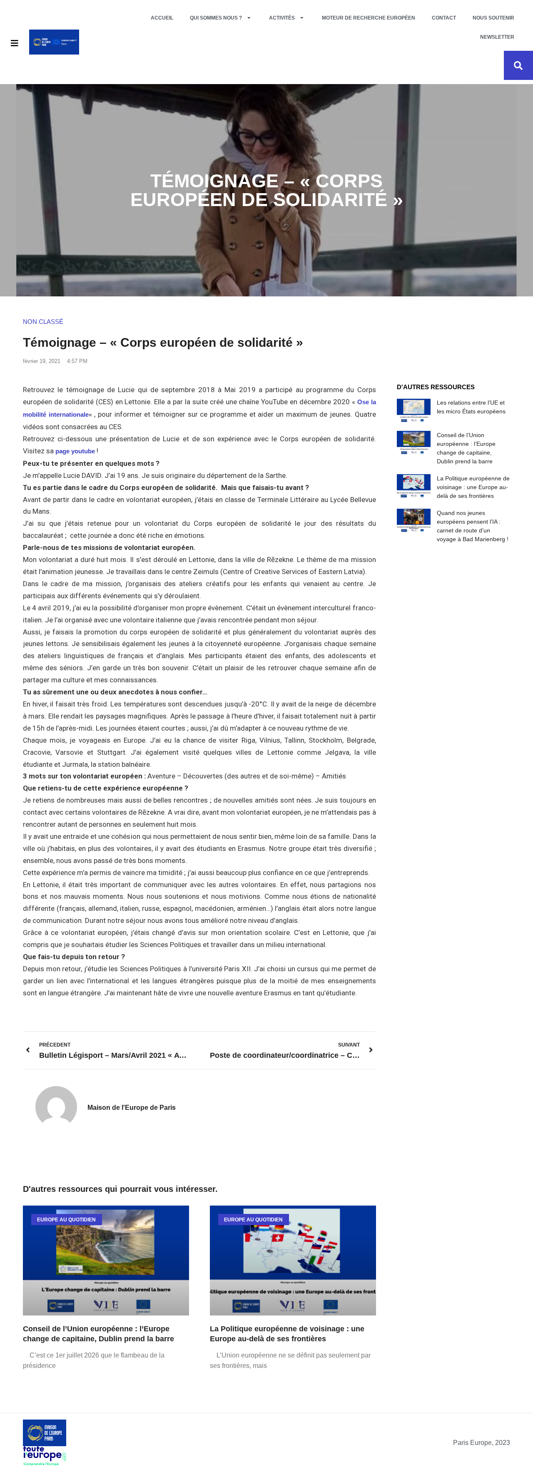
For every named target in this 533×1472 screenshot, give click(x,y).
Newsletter (497, 37)
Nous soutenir (493, 18)
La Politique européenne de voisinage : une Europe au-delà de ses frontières (473, 487)
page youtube (75, 451)
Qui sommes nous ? (216, 18)
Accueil (162, 18)
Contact (444, 18)
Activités (282, 18)
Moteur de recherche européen (368, 18)
